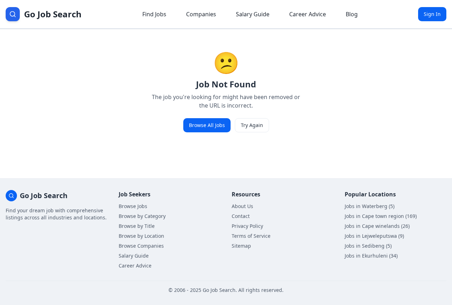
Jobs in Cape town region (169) (381, 216)
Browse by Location (141, 235)
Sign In (432, 14)
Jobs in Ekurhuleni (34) (371, 255)
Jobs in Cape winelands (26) (377, 226)
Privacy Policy (247, 226)
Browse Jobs (133, 206)
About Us (242, 206)
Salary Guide (252, 14)
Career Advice (307, 14)
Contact (241, 216)
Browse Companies (141, 245)
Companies (201, 14)
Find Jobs (154, 14)
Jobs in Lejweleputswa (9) (374, 235)
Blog (352, 14)
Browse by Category (142, 216)
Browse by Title (137, 226)
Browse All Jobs (207, 125)
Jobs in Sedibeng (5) (368, 245)
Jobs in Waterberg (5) (369, 206)
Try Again (252, 125)
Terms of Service (251, 235)
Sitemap (241, 245)
